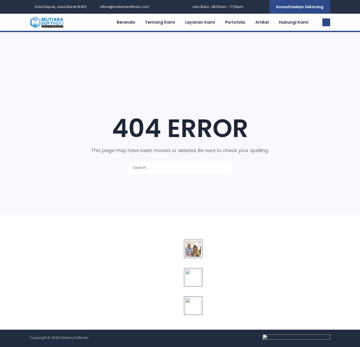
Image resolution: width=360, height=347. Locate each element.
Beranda (126, 22)
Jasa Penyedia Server (130, 270)
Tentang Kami (160, 22)
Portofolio (235, 22)
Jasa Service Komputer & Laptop (141, 288)
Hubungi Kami (293, 22)
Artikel (262, 22)
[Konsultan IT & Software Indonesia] (50, 22)
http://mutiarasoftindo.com (297, 281)
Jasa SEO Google (126, 261)
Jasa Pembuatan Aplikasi (134, 252)
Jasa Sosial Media (127, 297)
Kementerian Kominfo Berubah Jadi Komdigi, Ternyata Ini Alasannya (226, 248)
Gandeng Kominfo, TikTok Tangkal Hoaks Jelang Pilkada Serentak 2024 (228, 276)
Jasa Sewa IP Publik (128, 279)
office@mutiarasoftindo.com (124, 6)
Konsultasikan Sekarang (299, 6)
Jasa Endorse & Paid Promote (138, 306)
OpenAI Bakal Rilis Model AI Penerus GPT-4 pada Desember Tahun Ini (229, 304)
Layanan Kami (200, 22)
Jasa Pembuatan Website (135, 243)
